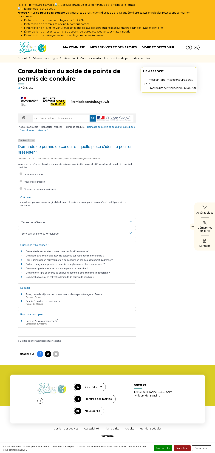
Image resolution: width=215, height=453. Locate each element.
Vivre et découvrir (158, 47)
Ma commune (74, 47)
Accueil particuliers (29, 126)
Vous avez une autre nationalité (39, 189)
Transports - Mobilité (51, 126)
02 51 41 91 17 (93, 386)
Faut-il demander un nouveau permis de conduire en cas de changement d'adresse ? (69, 260)
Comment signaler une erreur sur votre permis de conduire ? (57, 268)
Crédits (129, 428)
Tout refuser (182, 448)
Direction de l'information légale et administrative (40, 341)
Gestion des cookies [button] (66, 428)
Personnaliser (202, 448)
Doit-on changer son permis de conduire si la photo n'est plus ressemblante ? (65, 264)
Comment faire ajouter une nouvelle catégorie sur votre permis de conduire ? (65, 255)
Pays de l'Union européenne (40, 321)
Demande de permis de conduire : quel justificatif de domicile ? (58, 251)
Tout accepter (163, 448)
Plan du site (112, 428)
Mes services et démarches (113, 47)
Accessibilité (91, 428)
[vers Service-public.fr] (113, 118)
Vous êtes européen (34, 181)
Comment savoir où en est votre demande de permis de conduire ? (60, 277)
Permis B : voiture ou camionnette (43, 301)
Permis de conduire (75, 126)
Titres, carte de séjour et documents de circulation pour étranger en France (64, 294)
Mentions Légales (150, 428)
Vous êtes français (33, 174)
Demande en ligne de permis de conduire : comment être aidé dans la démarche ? (68, 272)
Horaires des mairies (98, 398)
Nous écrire (92, 410)
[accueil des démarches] (23, 117)
